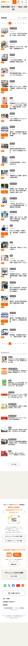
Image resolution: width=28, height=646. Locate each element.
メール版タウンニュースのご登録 (13, 541)
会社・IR (18, 2)
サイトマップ (14, 609)
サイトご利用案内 (19, 608)
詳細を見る (14, 564)
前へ (2, 23)
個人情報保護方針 (8, 608)
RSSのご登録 (13, 576)
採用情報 (5, 605)
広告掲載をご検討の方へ (9, 602)
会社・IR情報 (6, 598)
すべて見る (13, 464)
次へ (25, 23)
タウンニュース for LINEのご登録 (13, 536)
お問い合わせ (15, 593)
